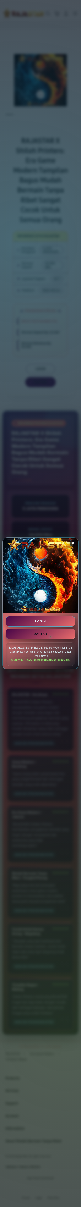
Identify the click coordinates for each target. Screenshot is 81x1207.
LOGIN (40, 621)
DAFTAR (40, 633)
